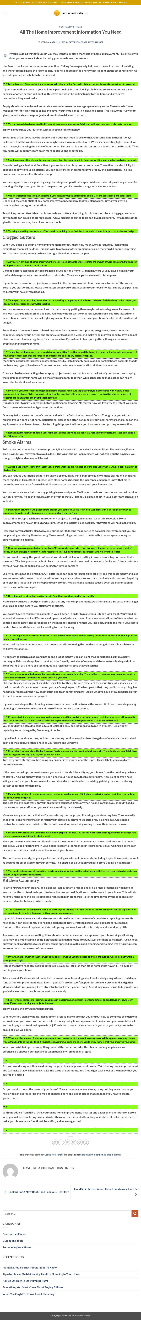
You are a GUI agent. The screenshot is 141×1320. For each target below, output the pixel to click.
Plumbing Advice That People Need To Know (30, 1267)
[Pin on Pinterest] (80, 1142)
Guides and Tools (13, 1240)
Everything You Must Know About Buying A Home (33, 1287)
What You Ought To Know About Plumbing (28, 1294)
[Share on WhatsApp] (55, 1142)
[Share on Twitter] (67, 1142)
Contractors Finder (70, 27)
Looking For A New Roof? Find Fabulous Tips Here (38, 1191)
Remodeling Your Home (17, 1247)
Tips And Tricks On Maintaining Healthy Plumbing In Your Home (41, 1274)
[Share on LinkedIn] (86, 1142)
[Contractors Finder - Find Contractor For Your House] (70, 13)
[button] (5, 13)
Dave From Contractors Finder (86, 42)
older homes (100, 1154)
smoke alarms (114, 1154)
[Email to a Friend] (74, 1142)
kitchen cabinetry (84, 1154)
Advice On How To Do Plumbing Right (25, 1280)
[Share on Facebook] (61, 1142)
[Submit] (135, 1213)
